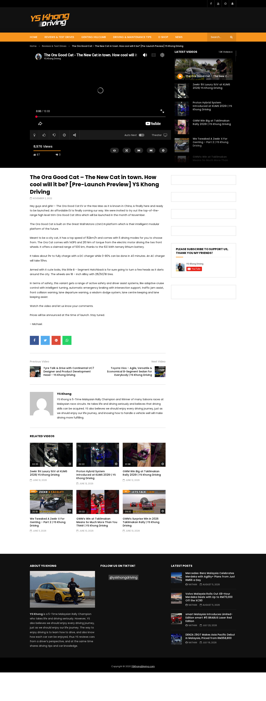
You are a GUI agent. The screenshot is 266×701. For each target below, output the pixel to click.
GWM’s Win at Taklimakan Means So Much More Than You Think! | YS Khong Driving (211, 160)
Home (33, 37)
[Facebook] (210, 3)
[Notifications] (232, 3)
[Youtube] (218, 3)
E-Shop (163, 37)
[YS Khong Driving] (50, 20)
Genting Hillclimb (93, 37)
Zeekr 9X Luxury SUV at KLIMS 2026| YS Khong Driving (211, 86)
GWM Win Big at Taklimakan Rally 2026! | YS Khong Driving (212, 122)
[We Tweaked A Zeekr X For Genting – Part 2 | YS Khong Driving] (182, 145)
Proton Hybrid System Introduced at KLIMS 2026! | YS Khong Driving (212, 106)
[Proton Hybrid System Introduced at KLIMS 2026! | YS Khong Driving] (182, 109)
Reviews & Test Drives (59, 37)
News (178, 37)
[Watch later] (225, 3)
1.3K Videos (225, 51)
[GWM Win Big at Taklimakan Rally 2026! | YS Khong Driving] (182, 127)
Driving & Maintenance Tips (132, 37)
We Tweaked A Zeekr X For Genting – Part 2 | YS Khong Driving (210, 142)
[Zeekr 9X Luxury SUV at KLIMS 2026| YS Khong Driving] (182, 91)
